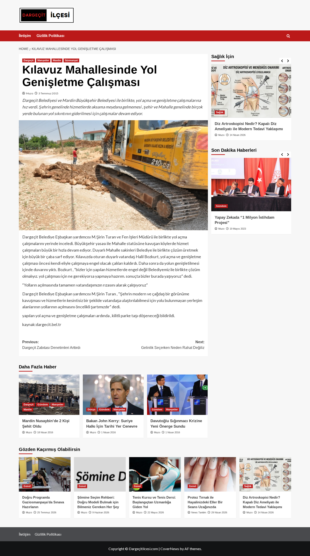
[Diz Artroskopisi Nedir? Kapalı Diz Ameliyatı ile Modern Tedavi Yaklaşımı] (251, 91)
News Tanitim (198, 512)
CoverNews (169, 548)
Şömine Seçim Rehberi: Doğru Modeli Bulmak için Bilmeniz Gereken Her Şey (98, 502)
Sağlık (219, 112)
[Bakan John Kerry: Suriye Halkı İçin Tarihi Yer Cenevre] (113, 395)
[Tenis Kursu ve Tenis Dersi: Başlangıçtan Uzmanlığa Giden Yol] (155, 474)
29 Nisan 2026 (219, 512)
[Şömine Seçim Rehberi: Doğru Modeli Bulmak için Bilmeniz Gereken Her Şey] (100, 474)
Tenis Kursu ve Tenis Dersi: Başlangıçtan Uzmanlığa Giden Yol (154, 502)
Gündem (42, 404)
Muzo (29, 93)
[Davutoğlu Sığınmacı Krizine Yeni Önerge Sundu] (177, 395)
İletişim (25, 36)
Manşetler (43, 60)
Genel (27, 486)
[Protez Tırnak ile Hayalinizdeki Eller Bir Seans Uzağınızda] (210, 474)
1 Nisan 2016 (108, 432)
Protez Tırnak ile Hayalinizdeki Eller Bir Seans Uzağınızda (205, 502)
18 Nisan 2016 (45, 432)
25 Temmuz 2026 (46, 512)
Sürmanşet (71, 60)
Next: (172, 345)
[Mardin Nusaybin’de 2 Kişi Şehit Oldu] (49, 395)
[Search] (288, 36)
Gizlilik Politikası (50, 36)
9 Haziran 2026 (100, 512)
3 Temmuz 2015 (48, 93)
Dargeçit (29, 60)
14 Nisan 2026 (238, 135)
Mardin (57, 60)
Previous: (51, 345)
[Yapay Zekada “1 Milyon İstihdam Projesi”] (251, 184)
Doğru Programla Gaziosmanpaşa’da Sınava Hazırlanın (43, 502)
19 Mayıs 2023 (238, 228)
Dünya (91, 409)
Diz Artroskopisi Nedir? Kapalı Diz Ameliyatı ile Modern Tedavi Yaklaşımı (262, 502)
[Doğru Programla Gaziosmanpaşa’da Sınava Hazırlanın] (45, 474)
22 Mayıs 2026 (156, 512)
